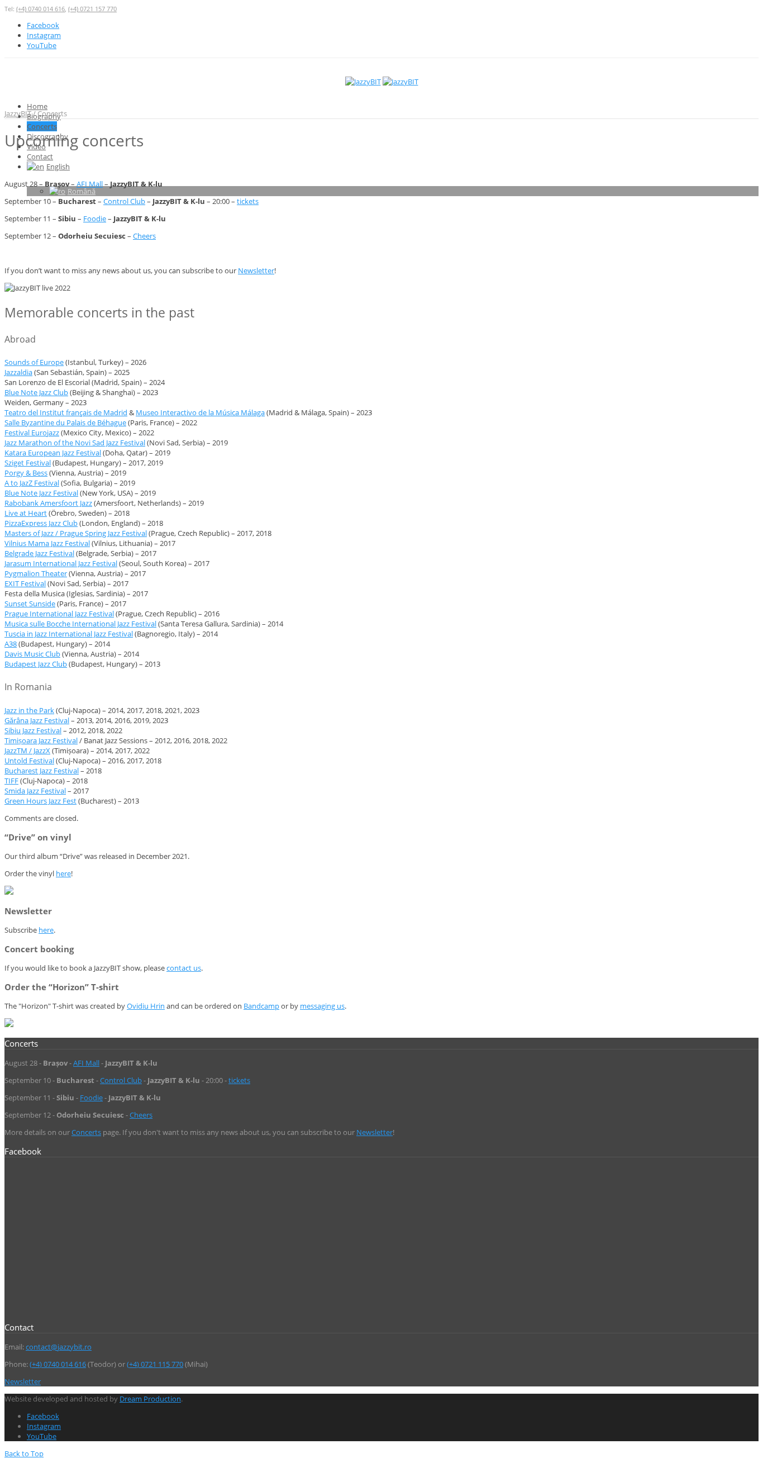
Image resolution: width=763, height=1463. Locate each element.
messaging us (322, 1006)
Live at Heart (25, 513)
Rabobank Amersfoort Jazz (48, 503)
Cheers (144, 236)
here (63, 873)
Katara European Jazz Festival (52, 453)
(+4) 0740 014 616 (40, 8)
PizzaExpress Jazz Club (41, 523)
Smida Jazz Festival (35, 791)
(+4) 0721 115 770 (155, 1364)
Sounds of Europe (34, 362)
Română (82, 191)
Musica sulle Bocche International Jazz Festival (80, 624)
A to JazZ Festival (31, 483)
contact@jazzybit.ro (59, 1347)
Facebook (43, 25)
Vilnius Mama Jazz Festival (47, 543)
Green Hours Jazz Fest (40, 801)
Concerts (42, 126)
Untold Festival (29, 761)
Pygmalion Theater (35, 573)
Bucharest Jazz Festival (41, 771)
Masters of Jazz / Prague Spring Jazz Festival (75, 533)
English (58, 167)
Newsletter (256, 270)
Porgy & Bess (25, 473)
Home (37, 106)
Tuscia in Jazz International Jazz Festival (68, 634)
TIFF (11, 781)
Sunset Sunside (29, 603)
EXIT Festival (25, 583)
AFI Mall (90, 184)
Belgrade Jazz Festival (39, 553)
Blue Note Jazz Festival (41, 493)
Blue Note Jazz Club (36, 392)
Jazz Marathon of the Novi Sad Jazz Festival (74, 443)
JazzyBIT (17, 113)
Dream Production (150, 1399)
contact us (183, 968)
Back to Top (24, 1453)
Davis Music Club (32, 654)
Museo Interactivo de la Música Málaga (200, 412)
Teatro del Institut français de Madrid (65, 412)
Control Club (124, 201)
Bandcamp (261, 1006)
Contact (40, 156)
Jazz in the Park (29, 710)
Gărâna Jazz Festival (36, 720)
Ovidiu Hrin (146, 1006)
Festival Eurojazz (31, 433)
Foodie (94, 218)
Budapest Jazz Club (35, 664)
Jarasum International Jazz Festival (60, 563)
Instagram (44, 35)
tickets (248, 201)
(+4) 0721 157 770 (92, 8)
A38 (10, 644)
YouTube (41, 45)
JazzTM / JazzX (27, 750)
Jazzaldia (18, 372)
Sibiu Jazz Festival (32, 730)
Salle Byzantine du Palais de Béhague (65, 422)
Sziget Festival (27, 463)
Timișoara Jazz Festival (41, 740)
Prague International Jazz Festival (59, 614)
